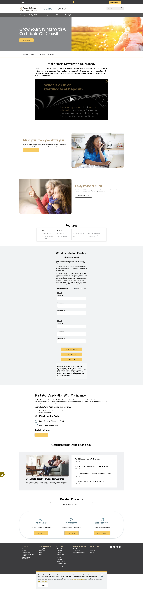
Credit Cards (60, 565)
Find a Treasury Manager (79, 552)
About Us (85, 2)
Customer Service (98, 2)
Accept (43, 585)
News (40, 552)
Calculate (71, 359)
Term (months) (60, 303)
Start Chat (41, 533)
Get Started (26, 40)
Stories (40, 554)
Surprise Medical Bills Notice (28, 554)
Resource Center (45, 547)
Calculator (42, 54)
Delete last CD (71, 354)
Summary (25, 54)
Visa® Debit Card (61, 563)
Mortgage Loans (61, 554)
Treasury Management (62, 566)
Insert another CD (71, 349)
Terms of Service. (42, 581)
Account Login (114, 2)
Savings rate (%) (61, 310)
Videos (40, 556)
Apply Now (41, 435)
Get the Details (85, 196)
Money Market (61, 561)
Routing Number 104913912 (26, 558)
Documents (42, 550)
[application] (71, 99)
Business (62, 9)
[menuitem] (47, 9)
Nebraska (92, 549)
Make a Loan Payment (62, 556)
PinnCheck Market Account (71, 504)
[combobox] (113, 8)
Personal (47, 9)
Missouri (92, 550)
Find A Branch (102, 533)
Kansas (92, 552)
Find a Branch (78, 2)
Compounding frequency (62, 288)
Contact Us (71, 533)
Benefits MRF (26, 552)
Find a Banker (76, 550)
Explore (77, 461)
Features (33, 54)
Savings (59, 552)
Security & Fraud (43, 549)
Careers (91, 2)
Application (51, 54)
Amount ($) (60, 295)
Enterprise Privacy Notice (78, 579)
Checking (59, 550)
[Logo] (106, 81)
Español (105, 2)
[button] (71, 99)
